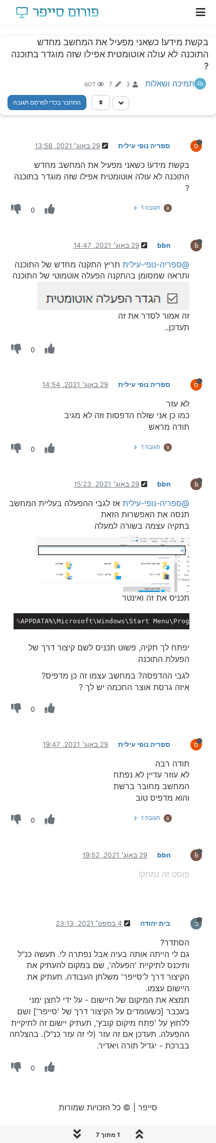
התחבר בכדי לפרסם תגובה (47, 102)
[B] (188, 245)
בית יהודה (155, 923)
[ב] (188, 923)
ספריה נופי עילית (144, 146)
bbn (163, 245)
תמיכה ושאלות (169, 83)
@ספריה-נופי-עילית (156, 264)
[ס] (188, 145)
